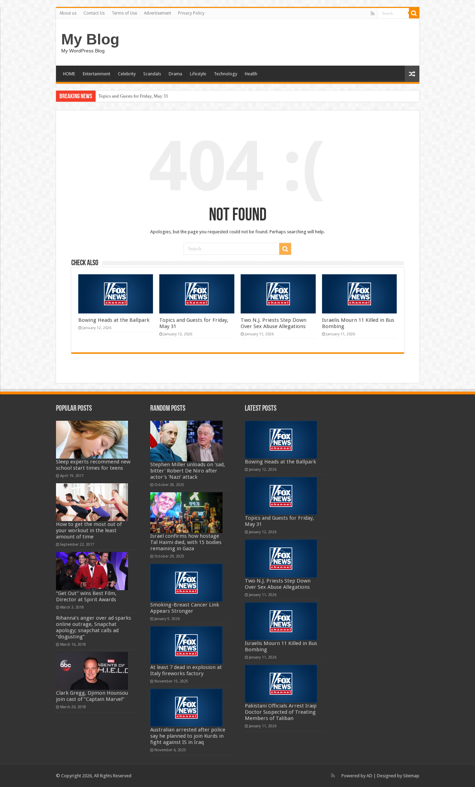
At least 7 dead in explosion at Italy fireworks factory (186, 670)
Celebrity (127, 73)
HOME (69, 73)
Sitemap (411, 775)
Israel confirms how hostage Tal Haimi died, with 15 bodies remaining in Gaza (186, 542)
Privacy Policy (191, 13)
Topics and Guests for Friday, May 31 (133, 96)
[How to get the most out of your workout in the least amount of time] (92, 502)
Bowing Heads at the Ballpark (114, 320)
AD (369, 775)
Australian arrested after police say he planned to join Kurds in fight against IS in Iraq (187, 736)
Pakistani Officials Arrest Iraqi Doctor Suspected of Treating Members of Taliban (280, 712)
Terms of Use (124, 13)
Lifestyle (198, 73)
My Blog (90, 39)
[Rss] (372, 13)
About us (68, 13)
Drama (175, 73)
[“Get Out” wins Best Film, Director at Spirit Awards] (92, 571)
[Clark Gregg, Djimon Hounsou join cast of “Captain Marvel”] (92, 671)
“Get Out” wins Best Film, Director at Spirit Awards (86, 596)
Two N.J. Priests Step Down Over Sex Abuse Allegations (273, 323)
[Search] (414, 13)
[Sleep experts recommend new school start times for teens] (92, 440)
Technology (225, 73)
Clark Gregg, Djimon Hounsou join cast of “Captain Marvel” (92, 696)
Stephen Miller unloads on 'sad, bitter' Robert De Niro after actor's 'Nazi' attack (187, 470)
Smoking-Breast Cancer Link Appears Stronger (184, 608)
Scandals (152, 73)
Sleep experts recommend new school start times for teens (93, 465)
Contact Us (94, 13)
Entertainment (96, 73)
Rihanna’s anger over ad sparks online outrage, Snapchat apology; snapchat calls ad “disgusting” (93, 627)
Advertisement (157, 13)
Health (251, 73)
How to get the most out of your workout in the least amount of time (89, 530)
